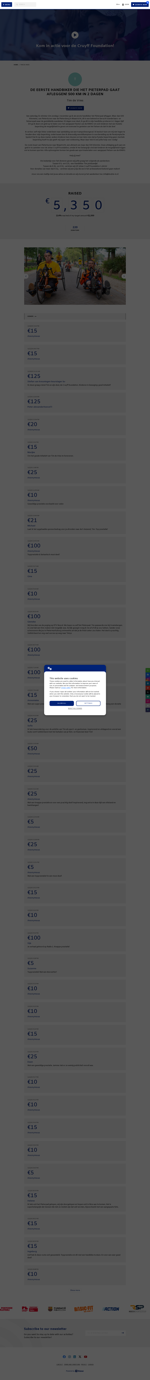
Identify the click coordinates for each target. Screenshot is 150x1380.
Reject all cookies (75, 708)
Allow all (61, 703)
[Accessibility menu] (147, 2)
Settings (88, 703)
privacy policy (66, 688)
